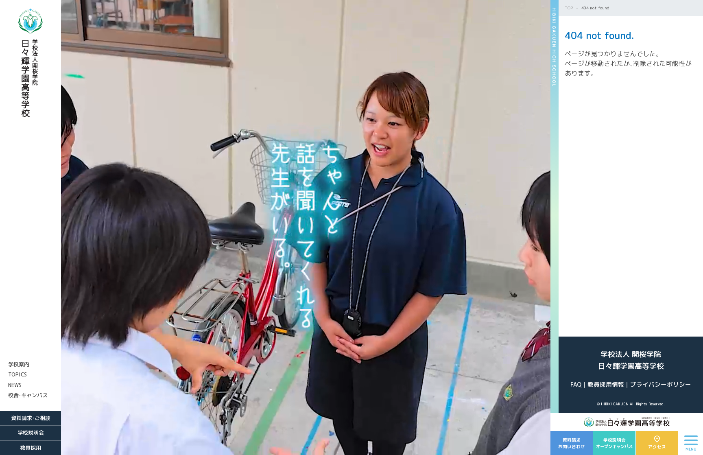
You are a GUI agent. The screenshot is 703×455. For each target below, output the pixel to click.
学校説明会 (30, 432)
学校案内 (18, 364)
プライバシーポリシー (660, 384)
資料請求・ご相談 (30, 418)
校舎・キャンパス (28, 395)
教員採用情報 (605, 384)
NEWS (15, 385)
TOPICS (17, 374)
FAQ (575, 384)
